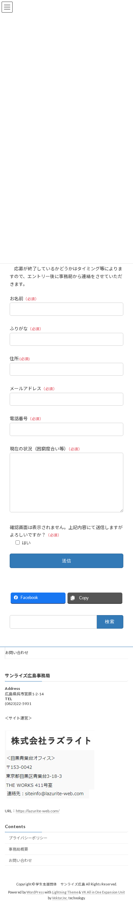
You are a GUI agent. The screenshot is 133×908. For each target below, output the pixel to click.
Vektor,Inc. (60, 898)
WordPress (35, 892)
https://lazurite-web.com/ (37, 810)
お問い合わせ (16, 652)
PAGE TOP (123, 873)
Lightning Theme (65, 892)
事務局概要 (18, 849)
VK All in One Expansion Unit (103, 892)
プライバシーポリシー (28, 838)
